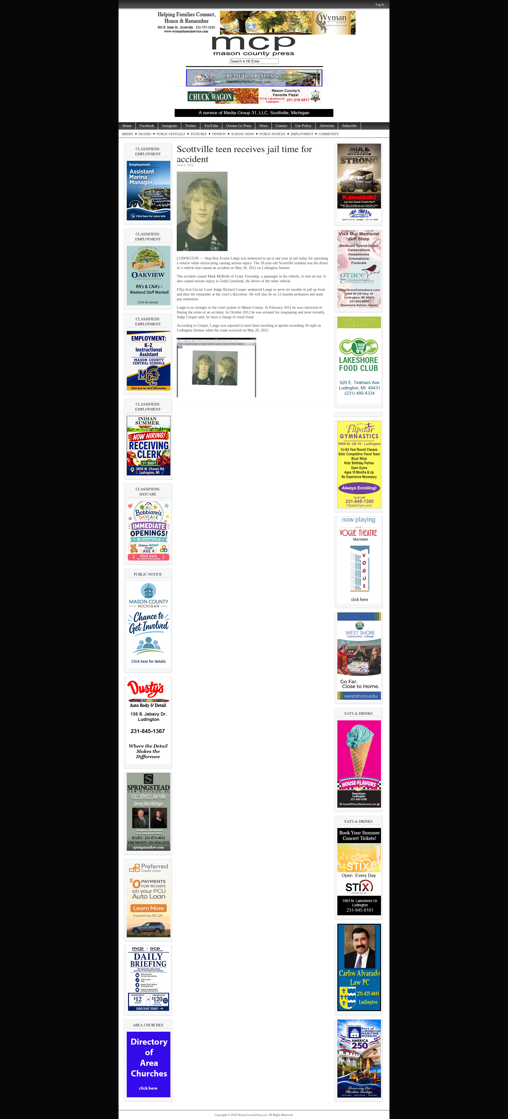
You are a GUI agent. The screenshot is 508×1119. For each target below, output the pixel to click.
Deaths (145, 134)
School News (242, 134)
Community (329, 134)
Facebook (147, 126)
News (263, 126)
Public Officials (171, 134)
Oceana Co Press (238, 126)
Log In (380, 4)
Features (199, 134)
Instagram (169, 126)
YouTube (211, 126)
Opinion (219, 134)
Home (127, 126)
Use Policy (303, 126)
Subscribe (349, 126)
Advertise (327, 126)
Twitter (190, 126)
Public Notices (272, 134)
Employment (302, 134)
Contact (281, 126)
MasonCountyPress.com (252, 1114)
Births (127, 134)
